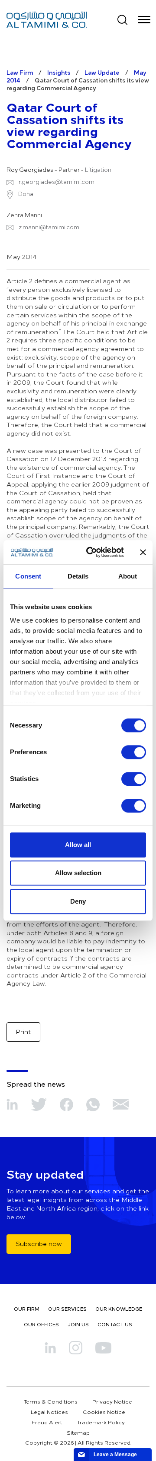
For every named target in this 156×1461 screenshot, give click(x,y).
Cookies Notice (104, 1411)
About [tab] (127, 576)
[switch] (133, 752)
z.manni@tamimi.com (49, 227)
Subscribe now (39, 1244)
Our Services (67, 1309)
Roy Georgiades (29, 170)
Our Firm (26, 1309)
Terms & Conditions (51, 1401)
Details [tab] (78, 576)
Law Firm (19, 72)
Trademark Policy (101, 1422)
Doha (25, 194)
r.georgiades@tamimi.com (56, 182)
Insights (58, 72)
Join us (78, 1324)
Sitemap (78, 1432)
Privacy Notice (112, 1401)
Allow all (78, 844)
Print (23, 1032)
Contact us (115, 1324)
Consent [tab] (28, 576)
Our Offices (41, 1324)
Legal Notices (49, 1411)
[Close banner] (143, 552)
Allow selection (78, 872)
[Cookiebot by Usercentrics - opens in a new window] (91, 552)
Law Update (102, 72)
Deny (78, 901)
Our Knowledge (118, 1309)
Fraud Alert (47, 1422)
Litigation (98, 170)
